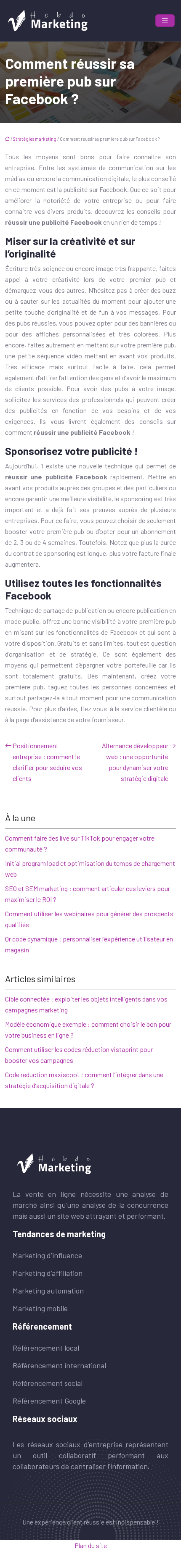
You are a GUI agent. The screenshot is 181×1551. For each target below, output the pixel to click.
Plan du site (91, 1545)
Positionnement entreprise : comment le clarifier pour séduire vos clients (47, 761)
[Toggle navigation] (165, 20)
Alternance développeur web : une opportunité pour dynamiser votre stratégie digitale (135, 761)
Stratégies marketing (34, 139)
